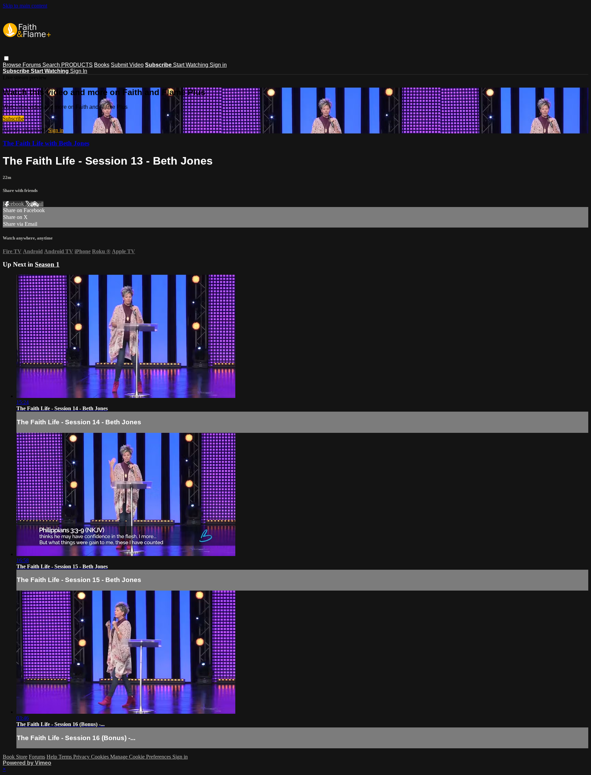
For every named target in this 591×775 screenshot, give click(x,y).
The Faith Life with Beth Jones (46, 143)
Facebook (14, 204)
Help (52, 757)
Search (51, 65)
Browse (13, 65)
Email (37, 204)
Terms (65, 757)
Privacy (82, 757)
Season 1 (47, 264)
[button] (6, 58)
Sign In (78, 71)
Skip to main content (25, 6)
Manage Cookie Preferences (141, 757)
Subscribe (13, 118)
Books (101, 65)
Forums (32, 65)
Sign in (218, 65)
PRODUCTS (77, 65)
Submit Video (127, 65)
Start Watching (191, 65)
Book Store (15, 757)
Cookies (100, 757)
